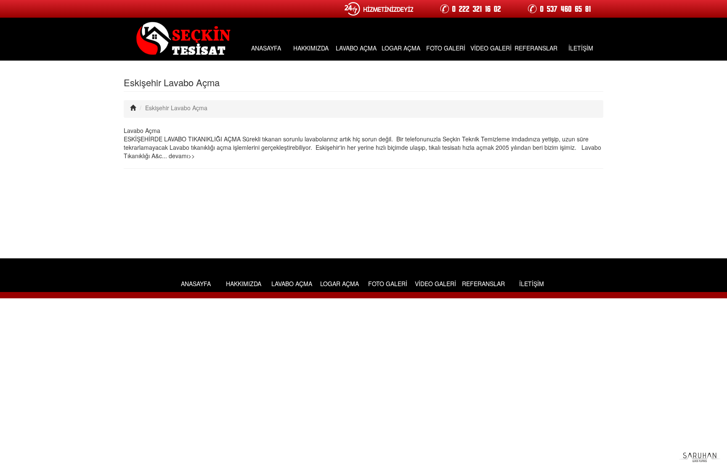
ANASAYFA (266, 48)
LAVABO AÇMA (356, 48)
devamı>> (182, 155)
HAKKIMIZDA (311, 48)
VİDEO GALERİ (491, 48)
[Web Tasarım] (700, 456)
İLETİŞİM (580, 48)
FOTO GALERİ (445, 48)
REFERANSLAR (536, 48)
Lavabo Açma (142, 130)
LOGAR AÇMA (401, 48)
